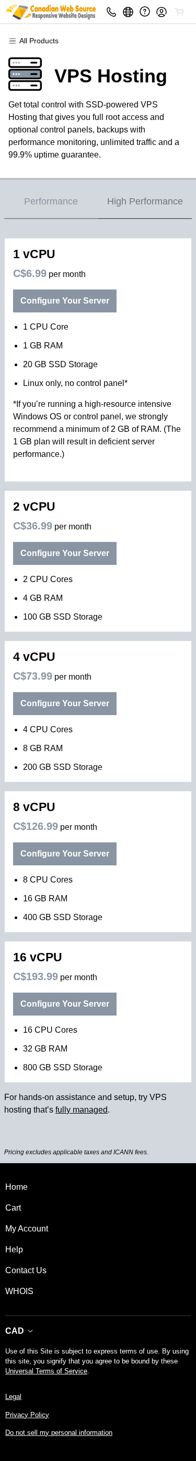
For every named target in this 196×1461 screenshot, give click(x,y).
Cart (13, 1207)
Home (16, 1186)
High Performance (145, 201)
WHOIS (19, 1291)
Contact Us (26, 1270)
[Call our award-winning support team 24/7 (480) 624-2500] (144, 11)
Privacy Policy (27, 1415)
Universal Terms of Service (46, 1371)
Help (14, 1249)
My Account (26, 1228)
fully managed (81, 1109)
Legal (13, 1396)
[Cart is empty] (179, 12)
